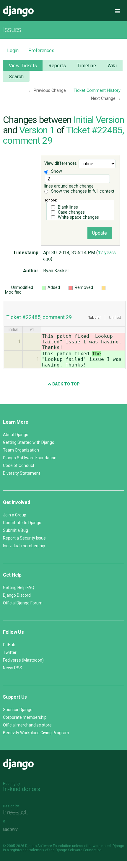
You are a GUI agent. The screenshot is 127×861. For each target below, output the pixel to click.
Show (56, 171)
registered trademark (27, 850)
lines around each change (69, 186)
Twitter (10, 652)
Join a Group (14, 515)
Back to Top (65, 384)
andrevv (17, 830)
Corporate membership (25, 717)
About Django (15, 434)
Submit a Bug (15, 530)
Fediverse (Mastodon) (23, 660)
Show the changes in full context (82, 191)
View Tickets (23, 65)
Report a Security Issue (24, 538)
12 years (107, 252)
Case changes (71, 212)
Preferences (41, 50)
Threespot (17, 813)
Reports (57, 65)
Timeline (86, 65)
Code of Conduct (18, 465)
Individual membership (24, 545)
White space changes (78, 217)
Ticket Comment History (97, 90)
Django (18, 11)
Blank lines (68, 207)
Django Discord (17, 595)
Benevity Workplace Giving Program (36, 732)
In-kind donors (21, 789)
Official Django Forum (23, 603)
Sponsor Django (17, 709)
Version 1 (37, 130)
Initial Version (99, 119)
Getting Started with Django (28, 442)
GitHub (9, 644)
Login (13, 50)
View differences (60, 163)
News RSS (12, 667)
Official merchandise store (27, 725)
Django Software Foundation (29, 457)
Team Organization (21, 450)
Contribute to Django (22, 522)
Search (16, 76)
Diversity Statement (21, 473)
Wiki (112, 65)
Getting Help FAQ (18, 587)
